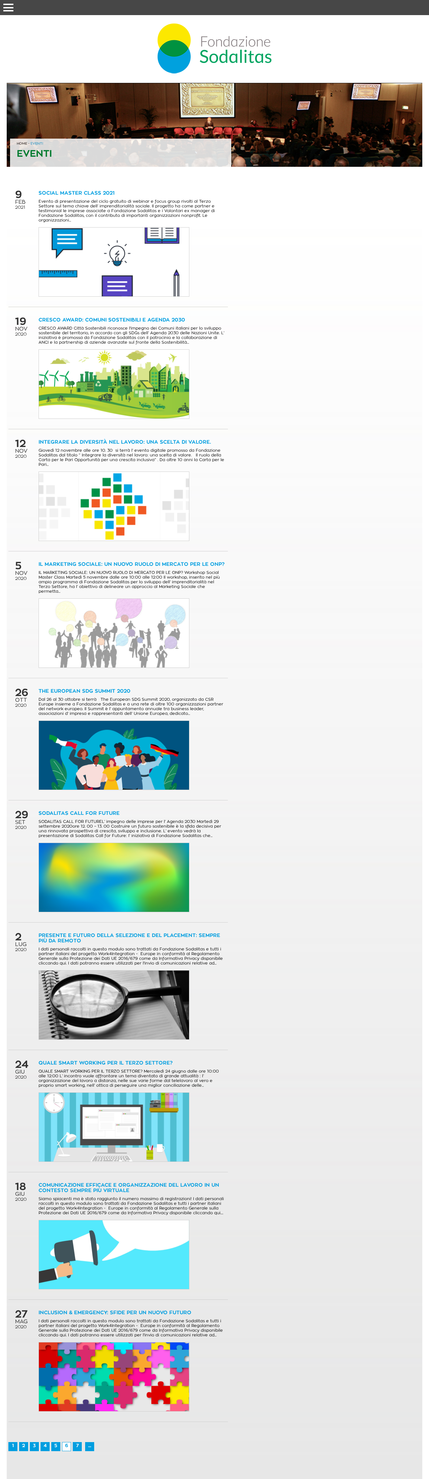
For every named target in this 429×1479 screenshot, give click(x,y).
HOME (22, 143)
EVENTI (36, 143)
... (89, 1445)
